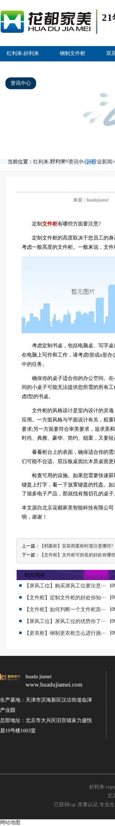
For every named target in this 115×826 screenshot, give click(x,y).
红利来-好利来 (23, 53)
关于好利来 (64, 83)
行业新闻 (102, 161)
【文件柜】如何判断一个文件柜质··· (65, 609)
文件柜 (49, 223)
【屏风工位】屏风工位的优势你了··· (65, 621)
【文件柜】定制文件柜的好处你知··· (65, 597)
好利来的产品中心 (77, 68)
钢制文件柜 (72, 53)
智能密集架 (23, 68)
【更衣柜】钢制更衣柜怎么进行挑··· (65, 633)
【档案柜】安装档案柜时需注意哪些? (76, 546)
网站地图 (10, 822)
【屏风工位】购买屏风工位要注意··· (65, 585)
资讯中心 (21, 83)
